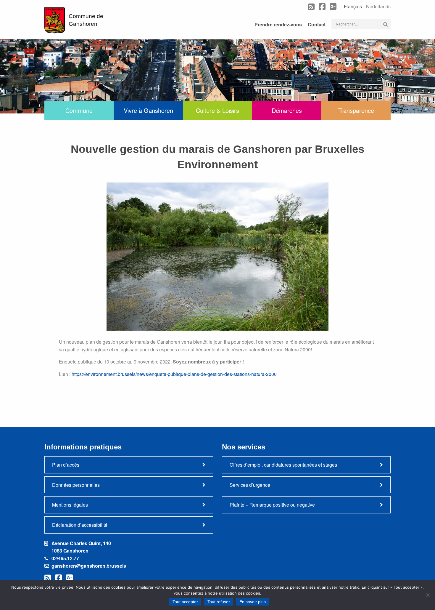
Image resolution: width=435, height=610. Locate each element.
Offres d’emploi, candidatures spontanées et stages (283, 464)
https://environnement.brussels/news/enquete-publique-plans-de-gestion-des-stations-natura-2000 (174, 374)
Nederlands (378, 6)
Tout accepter (185, 601)
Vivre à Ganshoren (148, 110)
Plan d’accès (65, 464)
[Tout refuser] (428, 595)
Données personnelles (76, 484)
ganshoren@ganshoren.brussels (88, 565)
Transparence (356, 110)
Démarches (287, 110)
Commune (79, 110)
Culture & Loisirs (217, 110)
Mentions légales (70, 504)
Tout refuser (218, 601)
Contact (317, 24)
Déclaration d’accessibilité (79, 524)
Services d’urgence (250, 484)
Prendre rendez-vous (278, 24)
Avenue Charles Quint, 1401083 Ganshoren (81, 547)
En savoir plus (252, 601)
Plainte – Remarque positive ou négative (272, 504)
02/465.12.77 (65, 558)
